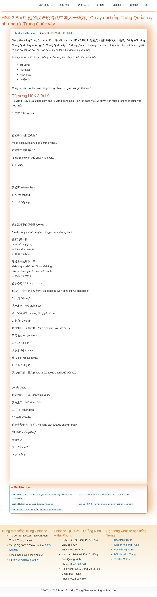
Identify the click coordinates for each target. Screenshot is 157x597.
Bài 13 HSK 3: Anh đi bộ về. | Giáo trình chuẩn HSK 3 (37, 509)
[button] (146, 5)
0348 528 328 (78, 564)
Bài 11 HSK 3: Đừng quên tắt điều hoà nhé (32, 504)
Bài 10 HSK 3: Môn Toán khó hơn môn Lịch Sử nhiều (104, 494)
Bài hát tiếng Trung (125, 554)
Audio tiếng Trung (124, 549)
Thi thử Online (122, 559)
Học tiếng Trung (123, 539)
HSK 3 (69, 33)
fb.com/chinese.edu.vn (26, 559)
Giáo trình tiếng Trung (126, 544)
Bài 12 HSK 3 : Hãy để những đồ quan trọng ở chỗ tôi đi (106, 504)
